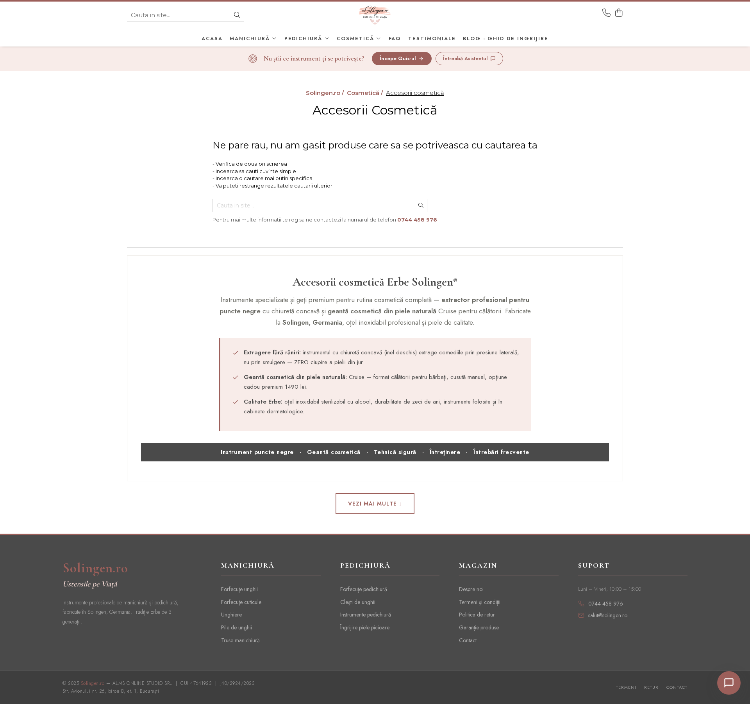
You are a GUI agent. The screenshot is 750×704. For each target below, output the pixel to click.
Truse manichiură (240, 640)
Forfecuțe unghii (239, 589)
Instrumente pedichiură (365, 614)
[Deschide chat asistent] (729, 683)
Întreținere (445, 452)
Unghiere (231, 614)
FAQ (395, 38)
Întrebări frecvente (501, 452)
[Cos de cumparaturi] (619, 13)
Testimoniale (431, 38)
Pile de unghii (236, 627)
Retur (651, 687)
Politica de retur (477, 614)
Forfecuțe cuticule (241, 602)
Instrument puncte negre (257, 452)
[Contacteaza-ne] (606, 13)
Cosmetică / (366, 92)
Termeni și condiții (479, 602)
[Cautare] (237, 15)
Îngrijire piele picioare (364, 627)
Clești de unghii (357, 602)
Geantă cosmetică (334, 452)
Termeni (626, 687)
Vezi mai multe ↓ (375, 503)
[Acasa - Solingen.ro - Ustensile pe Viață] (375, 15)
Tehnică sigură (395, 452)
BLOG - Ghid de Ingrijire (505, 38)
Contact (468, 640)
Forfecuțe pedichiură (363, 589)
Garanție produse (479, 627)
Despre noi (471, 589)
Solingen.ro (95, 568)
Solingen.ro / (326, 92)
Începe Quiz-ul (398, 58)
